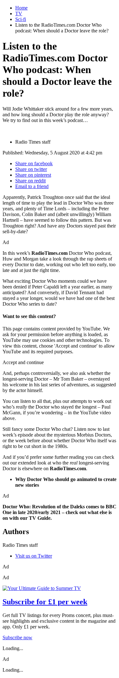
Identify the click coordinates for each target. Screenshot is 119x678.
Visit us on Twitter (33, 556)
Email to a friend (32, 186)
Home (21, 7)
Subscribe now (17, 637)
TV (18, 13)
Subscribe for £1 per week (45, 602)
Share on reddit (30, 180)
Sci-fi (20, 19)
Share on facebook (34, 163)
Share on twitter (31, 169)
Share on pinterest (33, 175)
